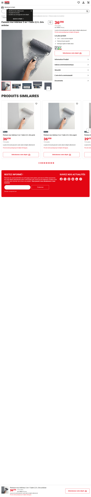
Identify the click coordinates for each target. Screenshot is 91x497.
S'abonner (40, 187)
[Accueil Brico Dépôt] (7, 2)
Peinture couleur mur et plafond (56, 16)
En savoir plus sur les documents (72, 80)
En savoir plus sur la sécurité (72, 70)
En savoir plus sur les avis (72, 75)
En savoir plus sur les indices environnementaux (72, 64)
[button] (39, 163)
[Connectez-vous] (83, 2)
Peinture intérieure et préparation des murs (37, 16)
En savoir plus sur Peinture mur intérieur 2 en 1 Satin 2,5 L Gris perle (21, 130)
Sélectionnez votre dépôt (71, 53)
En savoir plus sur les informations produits (72, 59)
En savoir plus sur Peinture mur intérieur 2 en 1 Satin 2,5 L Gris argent (61, 130)
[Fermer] (31, 11)
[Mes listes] (78, 2)
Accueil (3, 16)
